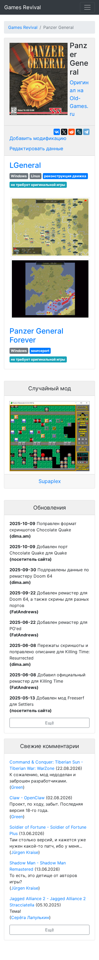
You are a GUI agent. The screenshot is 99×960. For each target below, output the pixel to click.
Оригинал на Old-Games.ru (79, 98)
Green (17, 787)
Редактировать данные (36, 148)
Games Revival (22, 7)
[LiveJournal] (79, 132)
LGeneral (25, 165)
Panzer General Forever (36, 335)
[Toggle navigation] (87, 7)
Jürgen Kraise (24, 852)
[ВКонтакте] (57, 132)
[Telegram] (86, 132)
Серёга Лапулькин (30, 917)
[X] (64, 132)
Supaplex (50, 481)
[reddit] (71, 132)
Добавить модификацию (38, 138)
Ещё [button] (49, 722)
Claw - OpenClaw (27, 797)
